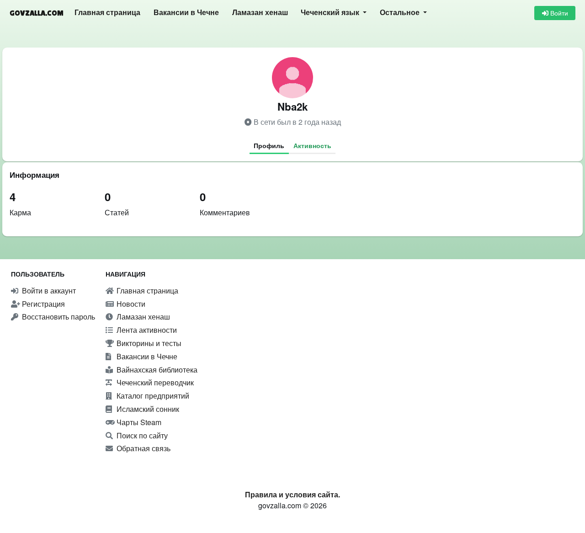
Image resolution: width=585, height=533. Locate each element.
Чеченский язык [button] (331, 12)
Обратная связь (142, 448)
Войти (558, 12)
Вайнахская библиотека (156, 369)
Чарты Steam (138, 422)
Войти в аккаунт (48, 290)
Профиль (269, 145)
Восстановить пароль (57, 316)
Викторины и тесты (148, 343)
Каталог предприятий (152, 395)
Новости (130, 303)
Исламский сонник (147, 409)
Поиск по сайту (141, 435)
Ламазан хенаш (260, 12)
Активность (312, 145)
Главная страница (107, 12)
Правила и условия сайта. (292, 494)
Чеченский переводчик (154, 382)
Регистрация (42, 303)
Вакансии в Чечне (186, 12)
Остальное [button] (400, 12)
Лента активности (146, 330)
